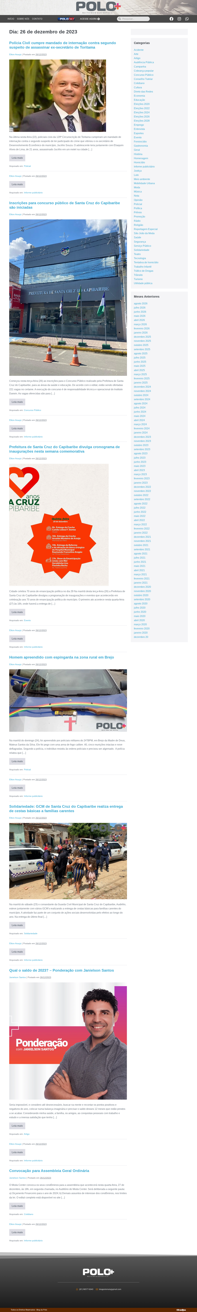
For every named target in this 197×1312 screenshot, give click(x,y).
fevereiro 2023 (142, 478)
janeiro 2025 (141, 382)
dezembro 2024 (142, 386)
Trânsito (138, 275)
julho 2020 (139, 607)
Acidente (139, 50)
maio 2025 (139, 366)
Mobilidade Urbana (144, 183)
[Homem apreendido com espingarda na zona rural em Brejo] (68, 702)
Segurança (140, 241)
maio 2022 (139, 516)
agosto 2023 (140, 453)
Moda (137, 187)
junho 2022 (140, 512)
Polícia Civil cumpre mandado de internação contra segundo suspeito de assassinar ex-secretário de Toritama (62, 45)
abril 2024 (139, 420)
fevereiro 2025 (142, 378)
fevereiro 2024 (142, 428)
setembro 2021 (142, 549)
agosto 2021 (140, 553)
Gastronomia (141, 145)
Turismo (138, 279)
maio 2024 (139, 416)
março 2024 (140, 424)
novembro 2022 (142, 491)
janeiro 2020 (141, 632)
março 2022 (140, 524)
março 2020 (140, 624)
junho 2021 (140, 562)
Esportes (139, 133)
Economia (139, 95)
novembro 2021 (142, 541)
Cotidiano (28, 1214)
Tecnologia (140, 258)
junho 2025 (140, 361)
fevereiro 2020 (142, 628)
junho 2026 (140, 311)
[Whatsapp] (187, 19)
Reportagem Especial (146, 229)
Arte (136, 54)
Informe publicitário (33, 192)
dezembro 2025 (142, 336)
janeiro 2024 (141, 432)
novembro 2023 (142, 441)
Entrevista (139, 129)
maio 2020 (139, 616)
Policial (27, 166)
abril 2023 (139, 470)
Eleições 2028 (142, 120)
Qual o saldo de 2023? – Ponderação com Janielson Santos (61, 970)
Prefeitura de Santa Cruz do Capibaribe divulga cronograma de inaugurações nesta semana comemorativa (64, 449)
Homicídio (139, 162)
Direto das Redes (143, 91)
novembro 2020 (142, 591)
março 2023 (140, 474)
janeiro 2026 (141, 332)
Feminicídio (140, 141)
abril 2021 (139, 570)
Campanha (140, 66)
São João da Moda (144, 233)
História (138, 154)
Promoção (139, 216)
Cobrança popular (144, 70)
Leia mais (18, 157)
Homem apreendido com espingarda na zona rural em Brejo (61, 657)
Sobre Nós (23, 18)
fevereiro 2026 (142, 328)
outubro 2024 (141, 395)
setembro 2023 (142, 449)
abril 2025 (139, 370)
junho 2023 (140, 462)
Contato (37, 18)
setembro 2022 (142, 499)
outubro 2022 (141, 495)
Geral (137, 150)
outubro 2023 (141, 445)
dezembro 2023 (142, 437)
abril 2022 (139, 520)
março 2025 (140, 374)
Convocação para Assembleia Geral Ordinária (49, 1171)
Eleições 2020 (142, 104)
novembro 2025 (142, 341)
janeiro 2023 (141, 482)
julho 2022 (139, 507)
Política (138, 208)
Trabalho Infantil (142, 266)
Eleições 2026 (142, 116)
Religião (138, 225)
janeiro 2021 (141, 582)
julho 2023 (139, 457)
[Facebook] (171, 19)
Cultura (138, 87)
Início (11, 18)
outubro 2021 (141, 545)
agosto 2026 (140, 303)
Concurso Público (32, 410)
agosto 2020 (140, 603)
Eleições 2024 (142, 112)
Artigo (27, 1134)
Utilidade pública (143, 283)
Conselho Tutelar (143, 79)
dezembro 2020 (142, 587)
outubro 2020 (141, 595)
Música (138, 191)
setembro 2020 (142, 599)
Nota (136, 195)
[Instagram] (179, 19)
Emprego (139, 125)
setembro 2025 (142, 349)
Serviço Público (142, 246)
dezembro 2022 (142, 487)
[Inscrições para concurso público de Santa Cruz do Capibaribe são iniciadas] (68, 297)
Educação (139, 100)
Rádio (137, 221)
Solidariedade (30, 933)
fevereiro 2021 (142, 578)
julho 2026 (139, 307)
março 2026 (140, 324)
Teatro (137, 254)
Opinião (138, 200)
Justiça (138, 170)
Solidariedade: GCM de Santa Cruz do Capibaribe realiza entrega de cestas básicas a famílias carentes (66, 808)
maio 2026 (139, 316)
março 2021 (140, 574)
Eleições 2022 (142, 108)
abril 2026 (139, 320)
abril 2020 (139, 620)
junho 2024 (140, 411)
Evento (27, 620)
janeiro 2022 (141, 532)
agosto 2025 (140, 353)
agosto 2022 (140, 503)
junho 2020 (140, 612)
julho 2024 (139, 407)
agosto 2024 (140, 403)
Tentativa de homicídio (146, 262)
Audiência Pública (144, 62)
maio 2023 (139, 466)
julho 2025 (139, 357)
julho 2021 (139, 557)
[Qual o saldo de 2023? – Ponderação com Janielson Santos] (68, 1041)
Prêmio (138, 212)
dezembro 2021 (142, 537)
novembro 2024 (142, 391)
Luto (136, 175)
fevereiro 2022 (142, 528)
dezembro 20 (141, 637)
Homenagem (141, 158)
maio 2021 (139, 566)
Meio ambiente (142, 179)
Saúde (137, 237)
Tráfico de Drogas (143, 271)
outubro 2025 (141, 345)
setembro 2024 (142, 399)
